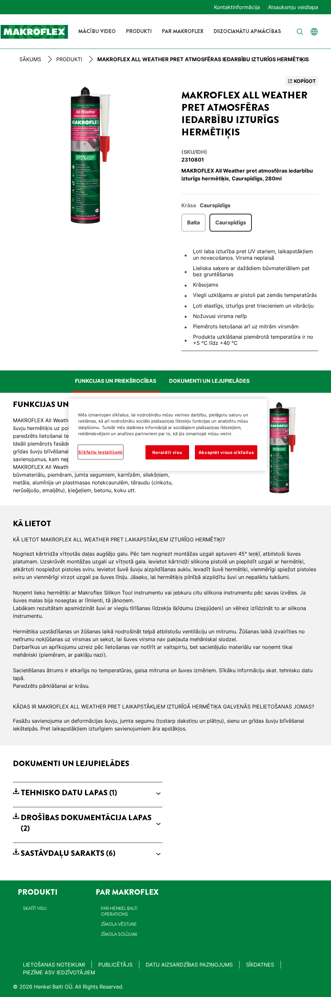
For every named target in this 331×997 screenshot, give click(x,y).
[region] (168, 435)
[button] (87, 792)
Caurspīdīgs (230, 222)
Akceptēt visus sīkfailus (226, 452)
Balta (193, 222)
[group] (87, 157)
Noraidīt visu (167, 452)
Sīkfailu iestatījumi (100, 452)
